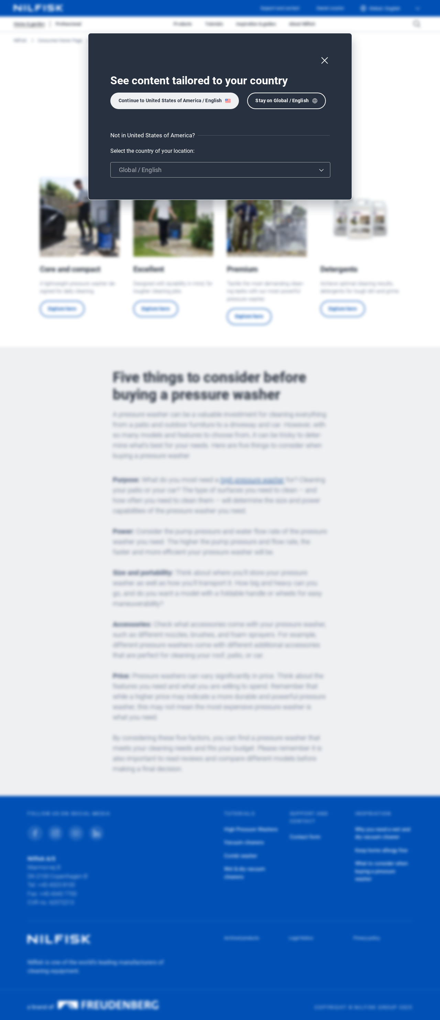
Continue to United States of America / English (170, 100)
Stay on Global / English (281, 100)
